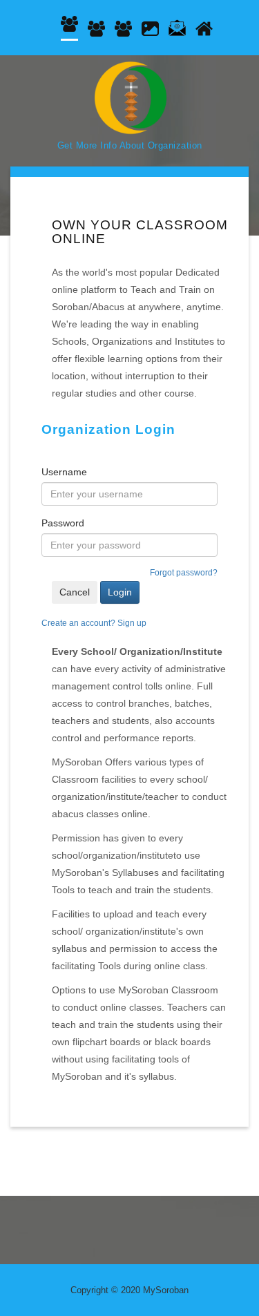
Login (120, 592)
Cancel (74, 592)
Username (64, 471)
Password (62, 522)
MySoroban (166, 1290)
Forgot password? (184, 573)
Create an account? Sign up (93, 623)
